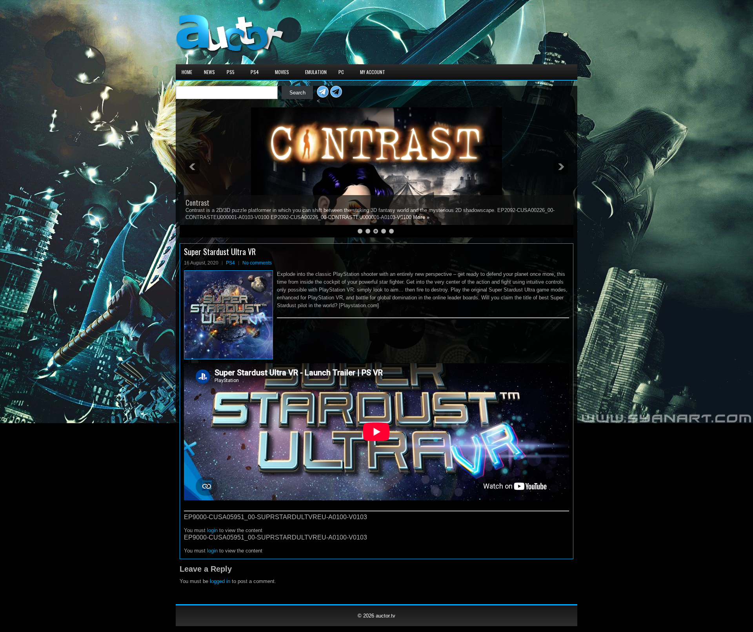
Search (297, 93)
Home (187, 72)
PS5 (231, 72)
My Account (372, 72)
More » (421, 217)
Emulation (316, 72)
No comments (257, 263)
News (209, 72)
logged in (220, 581)
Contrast (197, 202)
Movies (282, 72)
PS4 (255, 72)
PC (341, 72)
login (212, 530)
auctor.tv (385, 616)
